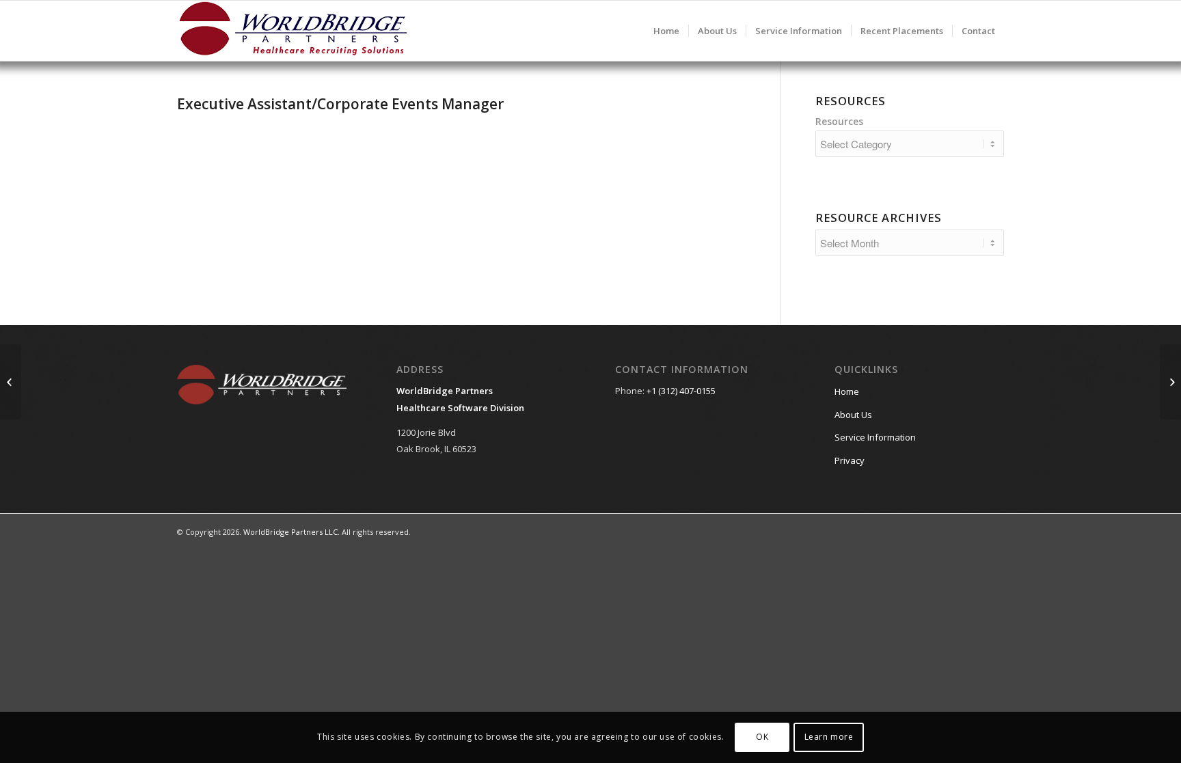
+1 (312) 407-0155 (681, 391)
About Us (853, 414)
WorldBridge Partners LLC (290, 532)
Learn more (829, 737)
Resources (839, 121)
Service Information (875, 437)
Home (846, 391)
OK (762, 737)
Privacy (849, 460)
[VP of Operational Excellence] (10, 381)
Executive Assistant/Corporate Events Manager (340, 103)
